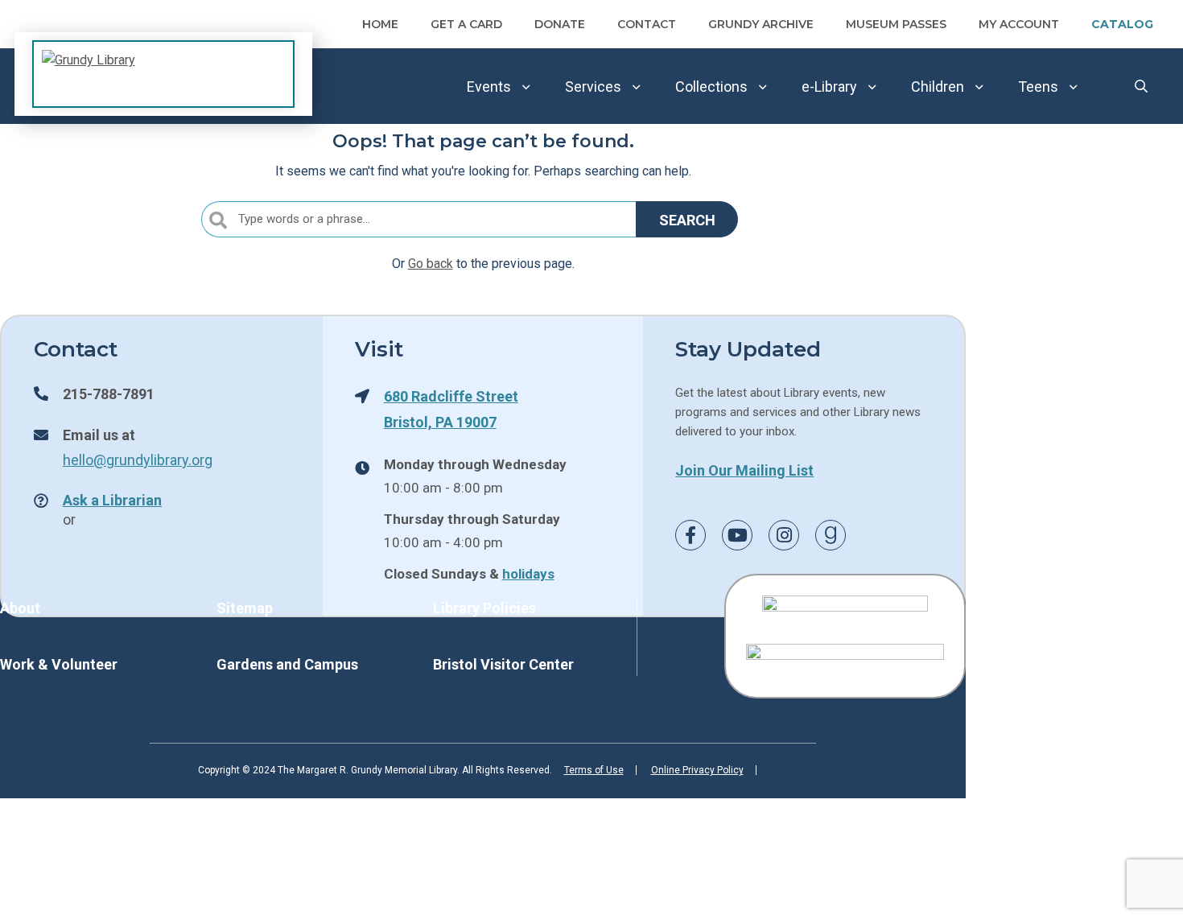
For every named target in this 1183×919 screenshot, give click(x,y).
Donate (559, 24)
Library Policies (484, 608)
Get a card (466, 24)
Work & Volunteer (58, 664)
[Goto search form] (1141, 86)
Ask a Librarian (112, 499)
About (20, 608)
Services (593, 86)
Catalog (1122, 24)
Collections (711, 86)
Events (489, 86)
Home (380, 24)
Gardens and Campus (287, 664)
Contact (646, 24)
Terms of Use (594, 770)
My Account (1019, 24)
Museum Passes (896, 24)
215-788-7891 (109, 393)
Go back (430, 263)
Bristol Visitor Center (503, 664)
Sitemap (244, 608)
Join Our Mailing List (744, 470)
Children (937, 86)
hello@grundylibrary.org (137, 459)
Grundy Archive (761, 24)
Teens (1038, 86)
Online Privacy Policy (697, 770)
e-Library (829, 86)
